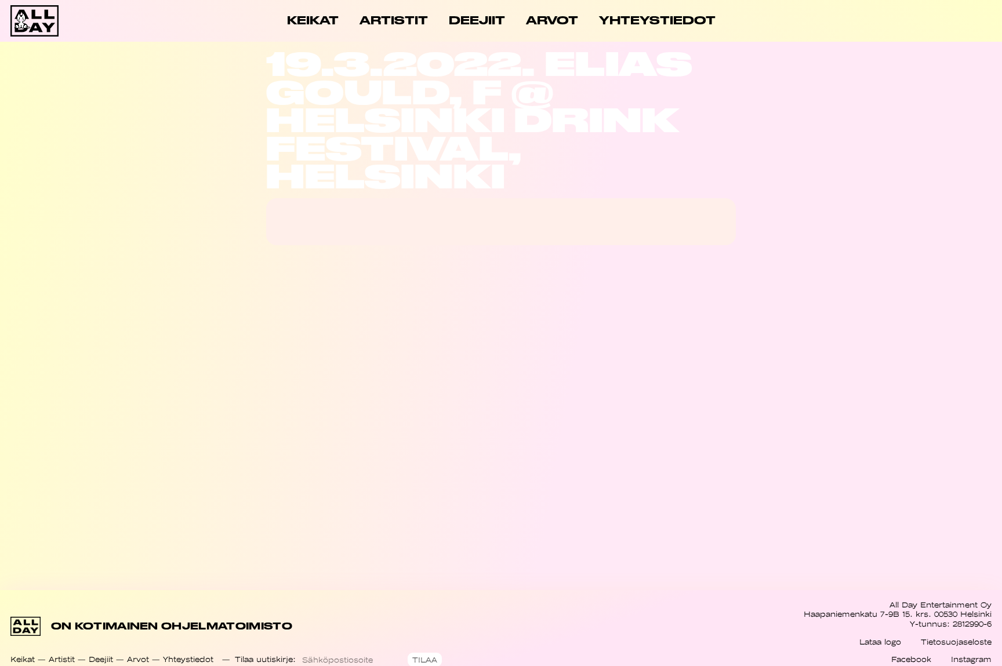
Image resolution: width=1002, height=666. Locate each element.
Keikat (22, 659)
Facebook (911, 659)
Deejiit (101, 659)
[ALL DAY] (59, 21)
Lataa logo (880, 642)
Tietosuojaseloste (956, 642)
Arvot (138, 659)
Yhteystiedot (188, 659)
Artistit (62, 659)
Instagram (971, 659)
